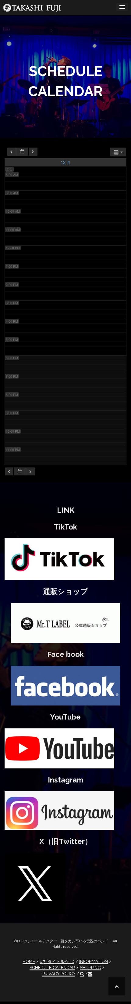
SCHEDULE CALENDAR (52, 967)
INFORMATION (93, 961)
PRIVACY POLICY (58, 973)
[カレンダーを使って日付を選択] (22, 151)
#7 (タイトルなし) (57, 961)
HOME (29, 961)
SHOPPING (90, 967)
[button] (82, 974)
